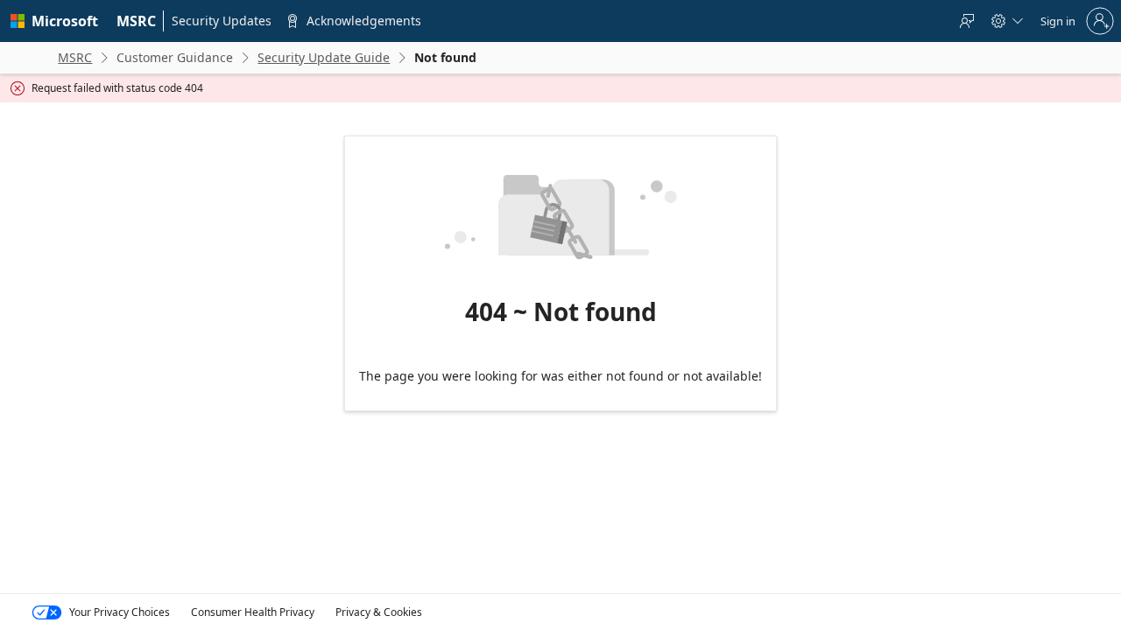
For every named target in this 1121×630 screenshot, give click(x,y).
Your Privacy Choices (119, 612)
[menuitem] (136, 21)
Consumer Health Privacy (252, 612)
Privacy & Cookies (378, 612)
